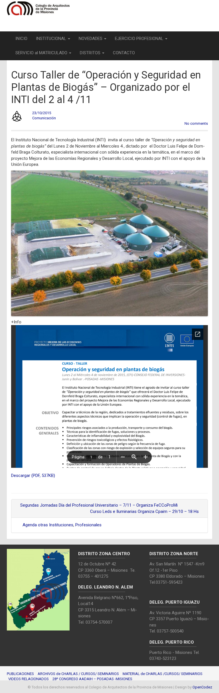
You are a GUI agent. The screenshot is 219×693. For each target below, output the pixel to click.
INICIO (21, 38)
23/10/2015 (41, 113)
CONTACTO (124, 52)
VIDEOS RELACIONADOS (28, 679)
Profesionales (88, 524)
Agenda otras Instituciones (48, 524)
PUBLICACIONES (20, 674)
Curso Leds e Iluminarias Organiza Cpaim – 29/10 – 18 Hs (145, 511)
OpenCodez (202, 687)
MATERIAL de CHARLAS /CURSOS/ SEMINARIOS (162, 674)
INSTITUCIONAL (51, 38)
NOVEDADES (91, 38)
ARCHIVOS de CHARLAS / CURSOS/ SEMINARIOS (78, 674)
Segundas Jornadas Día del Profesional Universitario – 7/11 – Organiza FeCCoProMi (98, 505)
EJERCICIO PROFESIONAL (140, 38)
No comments (196, 123)
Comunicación (44, 118)
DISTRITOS (91, 52)
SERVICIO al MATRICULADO (41, 52)
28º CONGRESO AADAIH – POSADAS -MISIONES (92, 679)
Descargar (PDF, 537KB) (33, 475)
